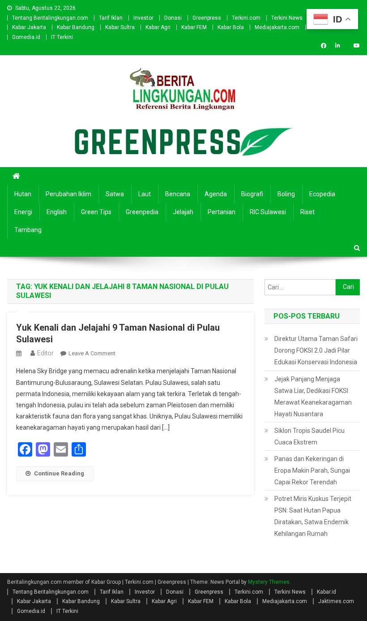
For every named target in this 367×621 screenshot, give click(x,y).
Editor (45, 353)
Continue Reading (59, 473)
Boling (286, 194)
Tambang (28, 229)
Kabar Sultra (120, 27)
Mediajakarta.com (277, 27)
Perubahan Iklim (68, 194)
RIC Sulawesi (268, 212)
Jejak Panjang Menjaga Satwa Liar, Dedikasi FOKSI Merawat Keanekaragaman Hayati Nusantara (313, 396)
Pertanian (221, 212)
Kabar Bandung (75, 27)
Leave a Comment (91, 353)
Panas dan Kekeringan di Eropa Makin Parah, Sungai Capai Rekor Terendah (312, 470)
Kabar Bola (231, 27)
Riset (307, 212)
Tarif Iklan (111, 18)
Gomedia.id (26, 37)
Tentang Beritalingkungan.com (50, 18)
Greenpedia (142, 212)
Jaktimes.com (336, 601)
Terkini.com (246, 18)
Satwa (115, 194)
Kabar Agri (158, 27)
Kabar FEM (194, 27)
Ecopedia (322, 194)
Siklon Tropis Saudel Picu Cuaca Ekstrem (309, 436)
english (57, 212)
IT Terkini (62, 37)
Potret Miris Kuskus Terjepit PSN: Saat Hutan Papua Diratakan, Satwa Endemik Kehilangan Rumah (312, 516)
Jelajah (183, 212)
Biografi (252, 194)
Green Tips (96, 212)
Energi (23, 212)
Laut (144, 194)
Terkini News (287, 18)
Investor (143, 18)
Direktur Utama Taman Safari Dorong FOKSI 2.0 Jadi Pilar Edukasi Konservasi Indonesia (316, 350)
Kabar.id (326, 592)
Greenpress (206, 18)
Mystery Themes (269, 582)
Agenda (216, 194)
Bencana (177, 194)
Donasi (173, 18)
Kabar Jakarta (29, 27)
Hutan (22, 194)
